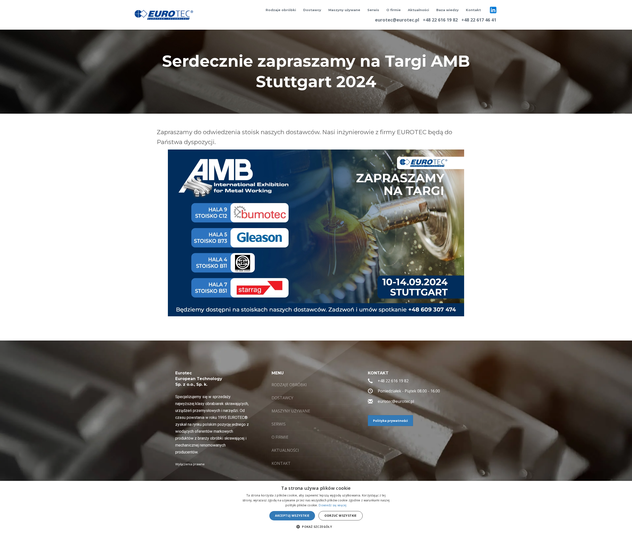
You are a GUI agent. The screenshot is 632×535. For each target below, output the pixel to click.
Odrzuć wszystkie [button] (340, 516)
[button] (316, 526)
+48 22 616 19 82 (440, 20)
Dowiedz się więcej (332, 505)
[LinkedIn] (493, 10)
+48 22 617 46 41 (478, 20)
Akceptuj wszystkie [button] (292, 516)
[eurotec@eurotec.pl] (370, 402)
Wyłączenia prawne (190, 464)
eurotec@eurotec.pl (397, 20)
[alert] (316, 508)
